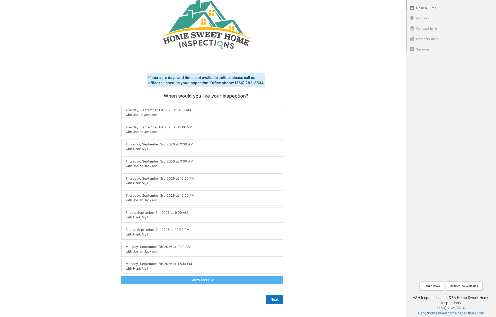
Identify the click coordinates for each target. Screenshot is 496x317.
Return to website (464, 286)
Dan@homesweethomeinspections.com (451, 313)
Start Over (431, 286)
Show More (201, 280)
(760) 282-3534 (451, 308)
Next (274, 299)
